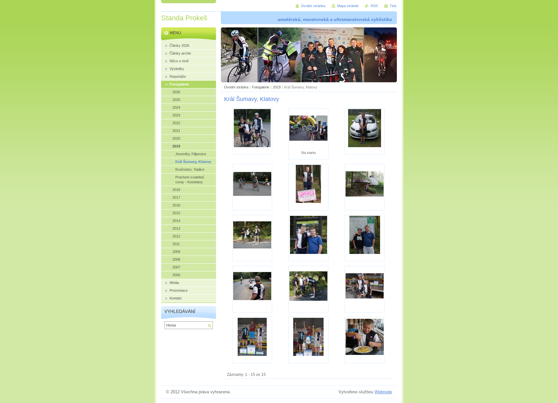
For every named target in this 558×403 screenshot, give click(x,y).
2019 (277, 87)
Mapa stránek (348, 6)
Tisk (393, 6)
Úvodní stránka (236, 87)
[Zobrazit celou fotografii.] (252, 131)
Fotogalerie (260, 87)
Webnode (383, 391)
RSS (374, 6)
